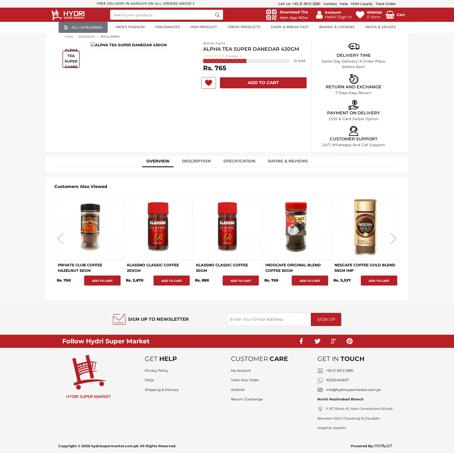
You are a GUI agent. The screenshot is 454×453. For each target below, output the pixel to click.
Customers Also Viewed (80, 186)
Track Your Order (245, 380)
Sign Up (326, 319)
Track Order (385, 4)
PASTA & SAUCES (380, 27)
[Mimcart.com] (383, 446)
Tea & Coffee (110, 36)
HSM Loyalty (362, 4)
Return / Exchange (247, 399)
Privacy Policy (156, 370)
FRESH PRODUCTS (244, 27)
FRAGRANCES (167, 27)
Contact (330, 4)
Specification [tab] (239, 161)
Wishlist (238, 390)
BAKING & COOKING (337, 27)
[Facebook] (301, 341)
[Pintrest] (349, 341)
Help (344, 4)
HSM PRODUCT (203, 27)
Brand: (214, 43)
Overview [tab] (157, 161)
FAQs (149, 380)
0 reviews (232, 56)
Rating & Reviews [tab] (288, 161)
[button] (334, 14)
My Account (241, 370)
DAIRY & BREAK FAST (290, 27)
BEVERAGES (86, 36)
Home (69, 36)
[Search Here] (217, 15)
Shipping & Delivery (162, 390)
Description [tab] (196, 161)
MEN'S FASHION (130, 27)
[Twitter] (317, 341)
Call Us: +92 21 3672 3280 (299, 4)
